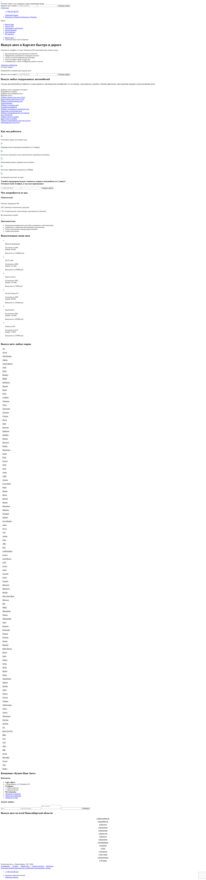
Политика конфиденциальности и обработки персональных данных (26, 868)
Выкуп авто (9, 24)
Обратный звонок (11, 15)
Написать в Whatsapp (13, 796)
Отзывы (15, 866)
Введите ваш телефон (9, 6)
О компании (5, 866)
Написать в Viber (11, 798)
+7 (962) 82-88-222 (12, 11)
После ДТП (9, 26)
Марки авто (25, 866)
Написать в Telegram (29, 17)
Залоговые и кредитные (14, 28)
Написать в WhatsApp (13, 17)
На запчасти (9, 34)
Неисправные (10, 32)
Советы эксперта (38, 866)
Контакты (49, 866)
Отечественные (11, 30)
